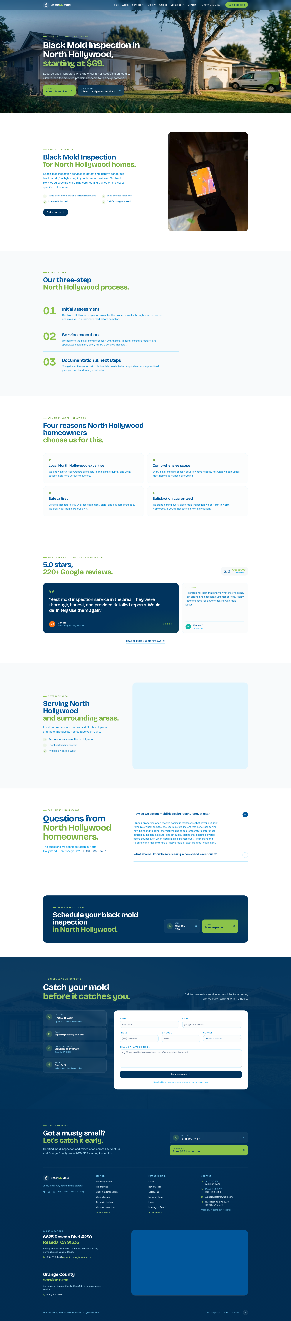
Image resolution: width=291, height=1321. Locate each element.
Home (116, 4)
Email (185, 1018)
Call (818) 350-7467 (92, 851)
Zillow (66, 1192)
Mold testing (102, 1186)
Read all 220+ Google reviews (143, 641)
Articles (163, 4)
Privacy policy (213, 1312)
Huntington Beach (157, 1207)
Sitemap (235, 1312)
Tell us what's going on (135, 1047)
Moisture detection (105, 1207)
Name (123, 1018)
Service (207, 1033)
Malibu (152, 1181)
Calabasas (154, 1192)
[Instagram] (54, 1192)
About (125, 4)
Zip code (167, 1033)
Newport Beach (156, 1197)
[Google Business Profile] (44, 1192)
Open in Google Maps (75, 1257)
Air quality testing (104, 1202)
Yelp (59, 1192)
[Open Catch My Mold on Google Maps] (189, 1262)
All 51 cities (154, 1212)
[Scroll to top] (245, 1312)
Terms (225, 1312)
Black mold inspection (107, 1192)
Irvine (151, 1202)
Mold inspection (104, 1181)
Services (136, 4)
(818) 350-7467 (212, 1184)
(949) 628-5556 (213, 1192)
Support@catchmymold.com (219, 1197)
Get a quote (54, 212)
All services (102, 1212)
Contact (192, 4)
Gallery (152, 4)
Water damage (103, 1197)
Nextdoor (74, 1192)
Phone (123, 1033)
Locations (176, 4)
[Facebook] (49, 1192)
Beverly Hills (155, 1186)
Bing (82, 1192)
